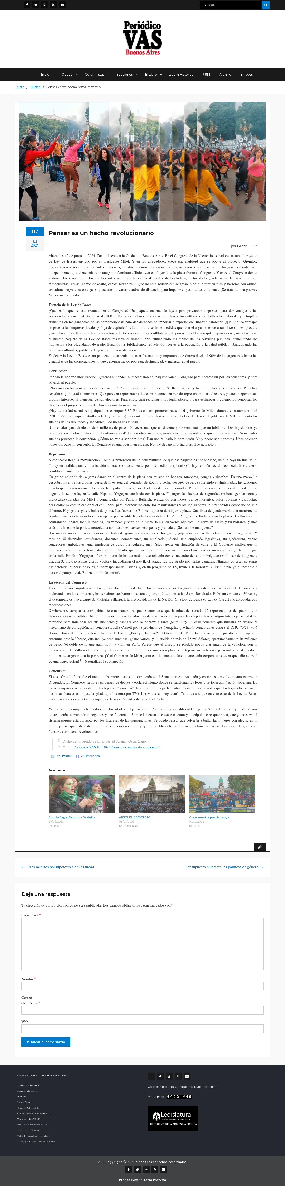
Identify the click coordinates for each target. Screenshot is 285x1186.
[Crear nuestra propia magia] (222, 794)
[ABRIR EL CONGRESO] (152, 794)
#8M (206, 74)
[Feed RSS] (53, 4)
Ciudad (67, 74)
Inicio (45, 74)
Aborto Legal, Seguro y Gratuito (72, 817)
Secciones (125, 74)
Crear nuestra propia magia (209, 817)
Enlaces (246, 74)
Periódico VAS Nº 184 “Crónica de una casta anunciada (115, 746)
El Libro (151, 74)
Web (24, 1021)
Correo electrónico (30, 1000)
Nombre (28, 978)
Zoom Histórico (181, 74)
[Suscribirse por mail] (62, 4)
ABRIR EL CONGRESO (134, 817)
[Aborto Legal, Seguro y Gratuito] (82, 794)
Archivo (225, 74)
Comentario (31, 914)
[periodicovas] (44, 4)
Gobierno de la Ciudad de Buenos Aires (182, 1087)
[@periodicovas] (27, 4)
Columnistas (94, 74)
